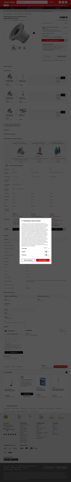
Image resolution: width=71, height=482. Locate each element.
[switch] (46, 251)
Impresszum (28, 245)
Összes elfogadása (43, 260)
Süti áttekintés (33, 245)
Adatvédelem (24, 245)
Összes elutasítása (28, 260)
